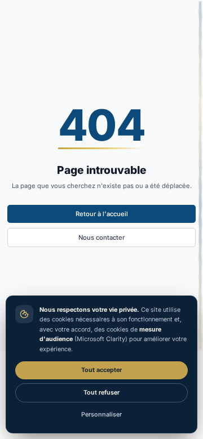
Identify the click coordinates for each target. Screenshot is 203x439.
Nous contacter (101, 237)
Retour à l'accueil (102, 214)
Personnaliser (101, 414)
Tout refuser (101, 392)
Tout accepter (101, 370)
